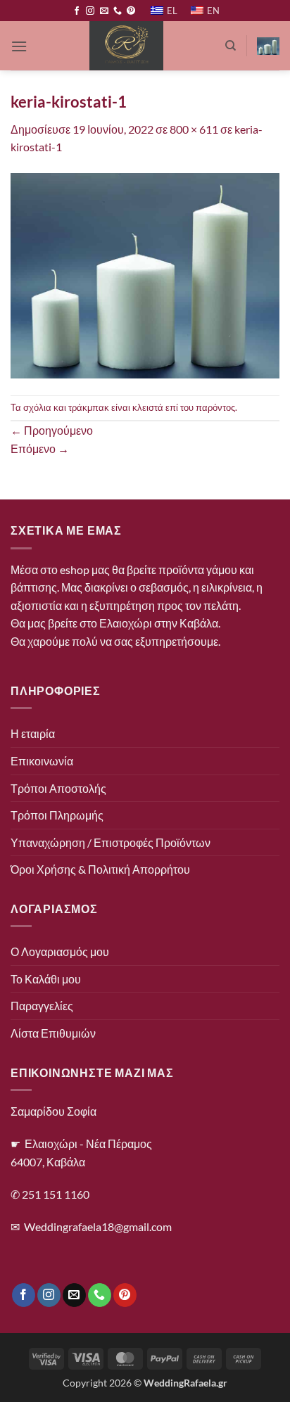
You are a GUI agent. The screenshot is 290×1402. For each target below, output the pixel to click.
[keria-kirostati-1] (145, 274)
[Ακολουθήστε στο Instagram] (90, 11)
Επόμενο (40, 448)
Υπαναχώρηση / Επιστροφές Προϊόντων (110, 842)
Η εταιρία (33, 733)
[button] (19, 46)
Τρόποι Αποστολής (58, 788)
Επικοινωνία (42, 760)
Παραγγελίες (42, 1005)
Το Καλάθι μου (46, 979)
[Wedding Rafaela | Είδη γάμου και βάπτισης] (126, 45)
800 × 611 (194, 129)
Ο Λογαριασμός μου (60, 951)
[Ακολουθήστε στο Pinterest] (131, 11)
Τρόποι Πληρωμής (57, 815)
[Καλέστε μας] (117, 11)
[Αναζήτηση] (230, 45)
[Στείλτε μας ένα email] (104, 11)
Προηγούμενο (52, 430)
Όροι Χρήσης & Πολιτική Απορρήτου (100, 869)
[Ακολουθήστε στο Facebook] (76, 11)
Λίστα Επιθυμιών (53, 1033)
